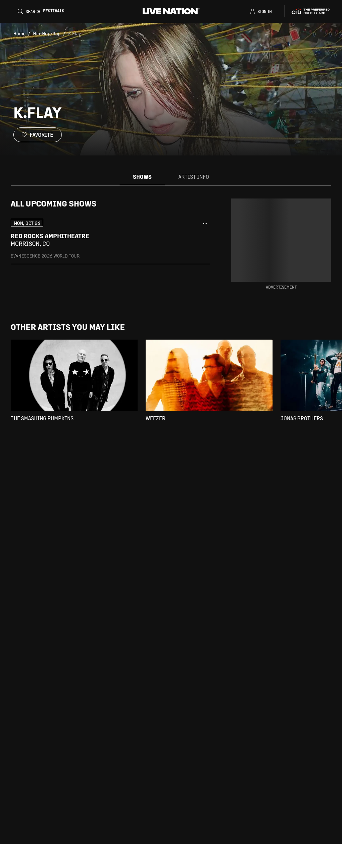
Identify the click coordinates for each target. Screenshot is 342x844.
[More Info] (205, 223)
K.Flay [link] (74, 33)
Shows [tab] (142, 176)
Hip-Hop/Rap (46, 33)
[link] (110, 239)
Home (19, 33)
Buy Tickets (180, 240)
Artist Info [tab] (193, 176)
